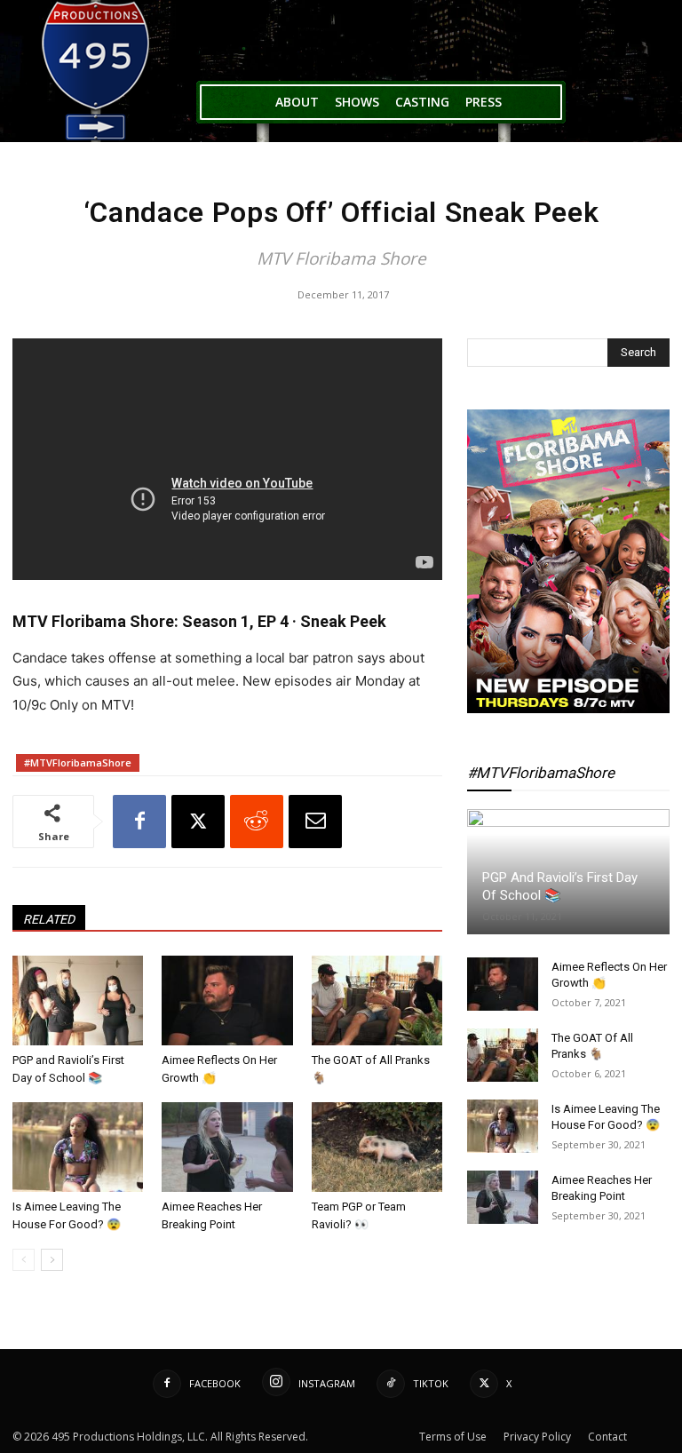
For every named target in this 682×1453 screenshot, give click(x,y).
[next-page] (52, 1260)
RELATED (49, 919)
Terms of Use (453, 1436)
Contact (607, 1436)
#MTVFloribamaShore (77, 762)
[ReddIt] (256, 821)
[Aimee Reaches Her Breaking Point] (227, 1147)
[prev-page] (23, 1260)
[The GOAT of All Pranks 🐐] (377, 1000)
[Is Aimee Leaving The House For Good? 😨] (77, 1147)
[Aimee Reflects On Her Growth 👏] (227, 1000)
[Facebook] (139, 821)
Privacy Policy (537, 1436)
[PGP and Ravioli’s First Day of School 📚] (77, 1000)
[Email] (315, 821)
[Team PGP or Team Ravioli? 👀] (377, 1147)
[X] (198, 821)
